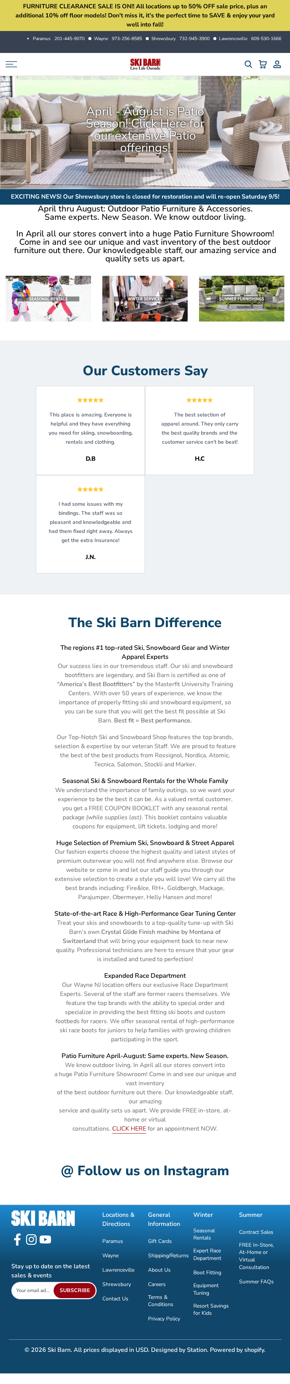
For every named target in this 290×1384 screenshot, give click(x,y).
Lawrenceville (250, 39)
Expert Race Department (207, 1254)
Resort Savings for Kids (211, 1309)
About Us (159, 1270)
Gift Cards (160, 1241)
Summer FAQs (256, 1281)
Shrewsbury (180, 39)
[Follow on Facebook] (17, 1240)
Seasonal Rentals (204, 1234)
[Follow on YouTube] (45, 1240)
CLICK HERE (129, 1129)
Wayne (118, 39)
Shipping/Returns (168, 1255)
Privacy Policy (164, 1318)
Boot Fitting (207, 1272)
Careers (157, 1284)
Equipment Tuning (206, 1289)
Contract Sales (256, 1232)
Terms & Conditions (160, 1301)
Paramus (59, 39)
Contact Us (115, 1298)
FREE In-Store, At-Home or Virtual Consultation (256, 1256)
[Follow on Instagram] (31, 1240)
